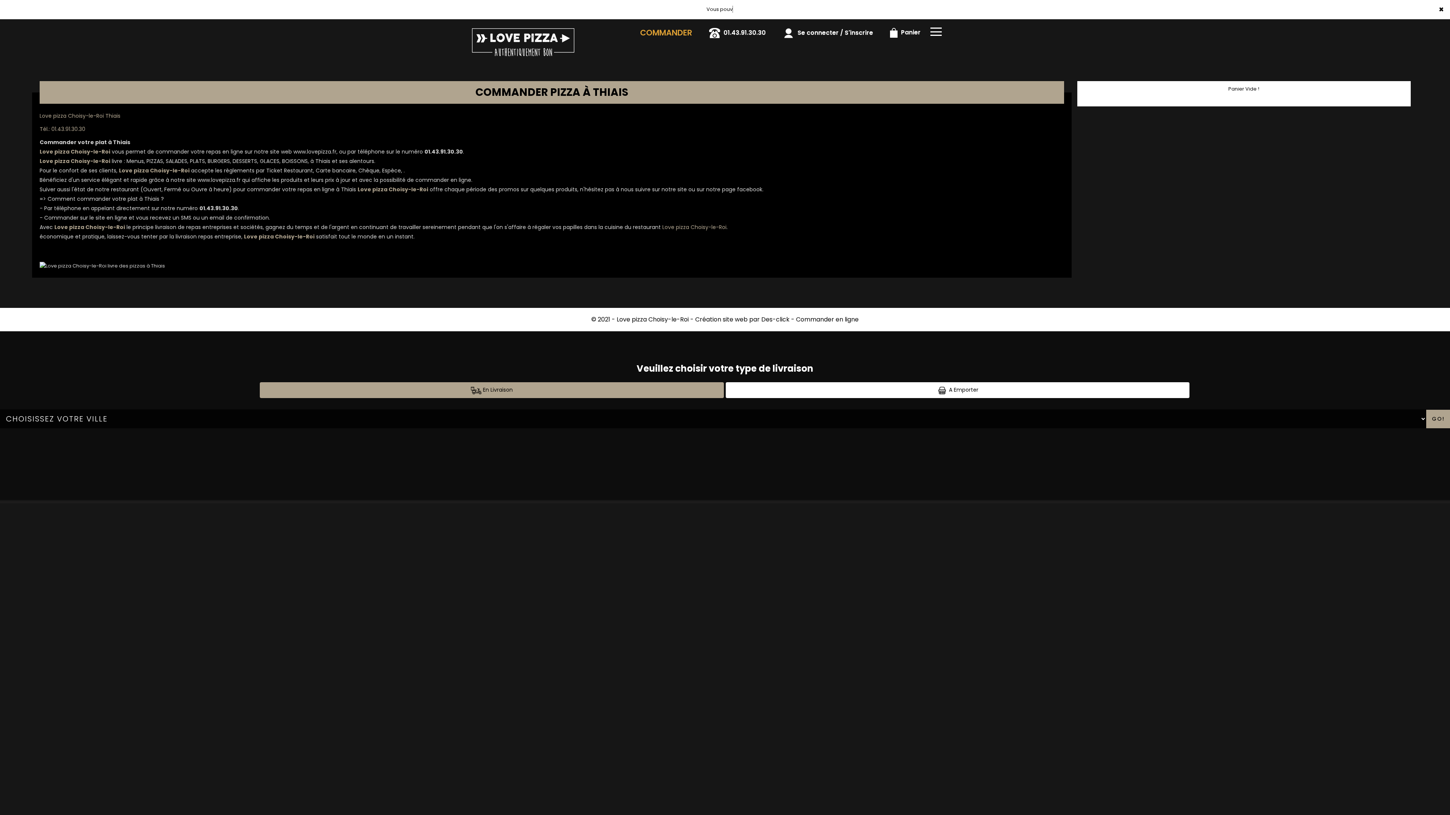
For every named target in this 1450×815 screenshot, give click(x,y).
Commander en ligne (827, 319)
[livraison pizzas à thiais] (530, 29)
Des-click (775, 319)
